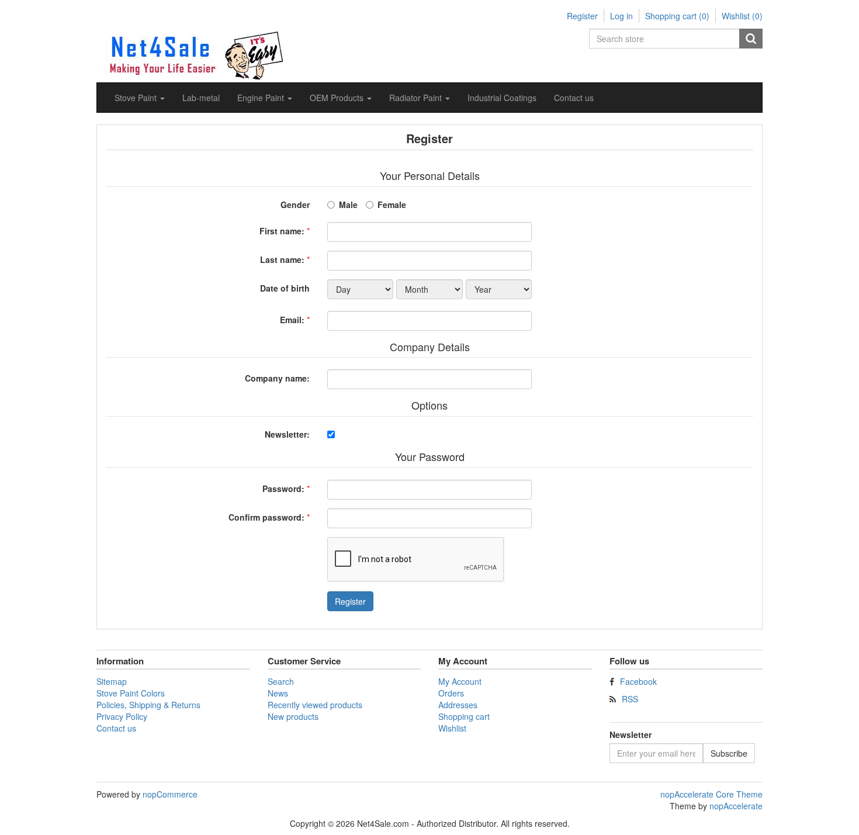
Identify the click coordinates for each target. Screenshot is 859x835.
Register (582, 16)
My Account (460, 681)
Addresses (457, 705)
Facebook (638, 681)
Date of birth (285, 288)
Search (751, 38)
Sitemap (111, 681)
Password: (283, 488)
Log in (621, 16)
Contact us (574, 97)
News (278, 693)
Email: (292, 319)
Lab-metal (201, 97)
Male (348, 204)
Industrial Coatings (501, 97)
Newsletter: (287, 434)
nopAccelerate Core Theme (711, 794)
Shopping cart (464, 716)
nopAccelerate (736, 806)
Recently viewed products (315, 705)
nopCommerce (170, 794)
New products (293, 716)
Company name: (277, 378)
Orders (451, 693)
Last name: (282, 259)
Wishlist (452, 728)
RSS (630, 699)
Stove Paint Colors (130, 693)
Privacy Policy (121, 716)
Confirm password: (266, 517)
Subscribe (729, 753)
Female (391, 204)
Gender (295, 204)
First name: (281, 231)
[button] (140, 97)
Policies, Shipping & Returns (148, 705)
